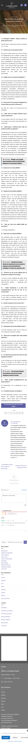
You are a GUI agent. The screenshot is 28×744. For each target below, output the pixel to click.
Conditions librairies (6, 716)
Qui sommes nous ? (6, 722)
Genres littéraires (5, 616)
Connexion (24, 490)
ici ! (16, 457)
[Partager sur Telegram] (22, 413)
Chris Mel (3, 561)
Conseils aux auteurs (7, 610)
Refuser (15, 737)
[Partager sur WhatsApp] (5, 413)
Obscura (3, 589)
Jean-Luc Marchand (6, 559)
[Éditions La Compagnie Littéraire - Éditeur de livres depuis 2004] (11, 5)
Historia (3, 580)
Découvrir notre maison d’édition (10, 714)
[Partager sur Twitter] (11, 413)
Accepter (5, 737)
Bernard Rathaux (5, 565)
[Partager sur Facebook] (8, 413)
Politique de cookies (10, 741)
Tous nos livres (5, 598)
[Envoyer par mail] (14, 413)
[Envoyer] (25, 542)
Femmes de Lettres (6, 613)
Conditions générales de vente (9, 726)
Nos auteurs (14, 16)
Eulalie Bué (4, 551)
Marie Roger (4, 563)
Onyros (3, 592)
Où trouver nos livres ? (7, 718)
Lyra (2, 583)
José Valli (4, 569)
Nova (2, 586)
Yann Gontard (5, 555)
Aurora (3, 577)
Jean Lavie (4, 557)
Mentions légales (5, 728)
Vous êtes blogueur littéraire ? (9, 720)
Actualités (4, 607)
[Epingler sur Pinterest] (17, 413)
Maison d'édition (5, 619)
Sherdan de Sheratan (7, 553)
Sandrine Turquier (6, 567)
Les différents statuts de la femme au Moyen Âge (7, 466)
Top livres (3, 625)
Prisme (3, 595)
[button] (2, 5)
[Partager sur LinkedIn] (19, 413)
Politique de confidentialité (18, 741)
